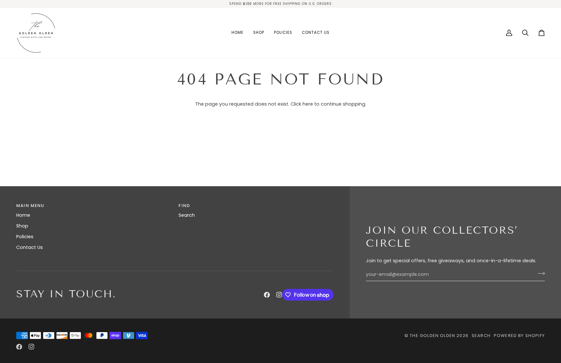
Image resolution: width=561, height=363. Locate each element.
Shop (22, 226)
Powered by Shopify (519, 335)
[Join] (539, 273)
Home (23, 215)
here (308, 104)
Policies (24, 236)
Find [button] (184, 205)
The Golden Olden (432, 335)
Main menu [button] (30, 205)
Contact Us (29, 247)
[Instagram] (279, 295)
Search (187, 215)
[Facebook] (267, 295)
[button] (258, 33)
